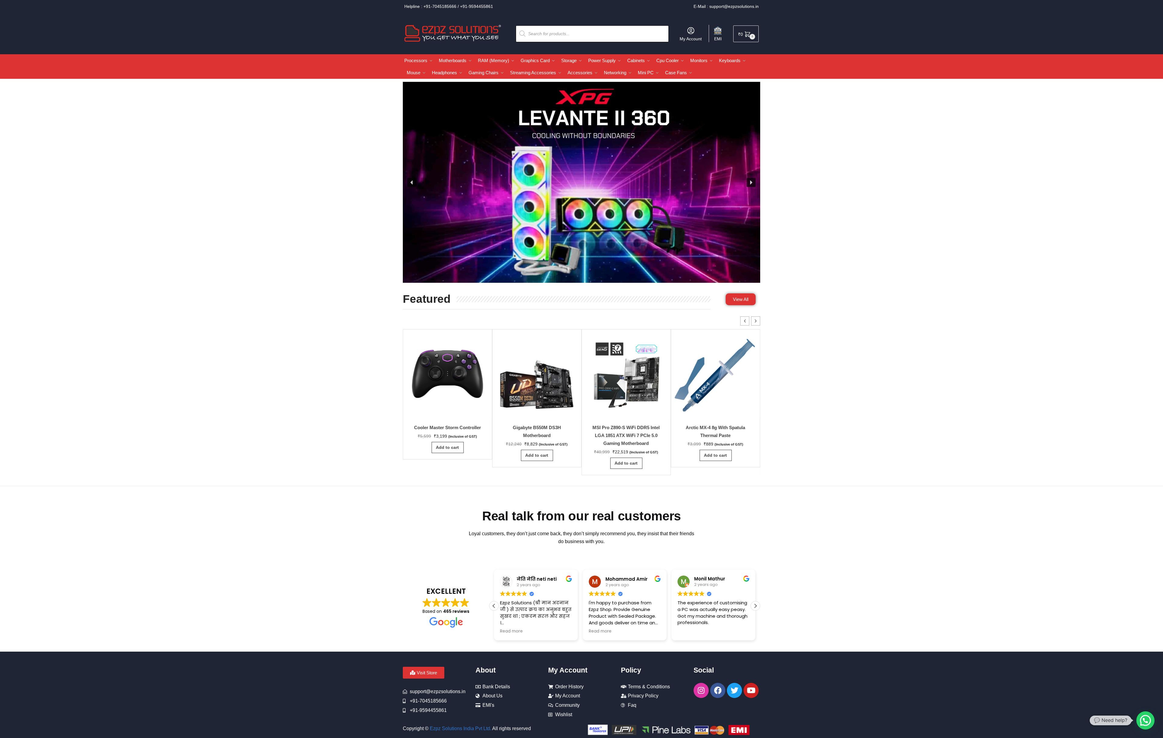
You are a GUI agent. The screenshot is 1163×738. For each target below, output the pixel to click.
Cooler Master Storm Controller (447, 427)
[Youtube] (751, 690)
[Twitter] (734, 690)
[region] (581, 182)
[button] (411, 182)
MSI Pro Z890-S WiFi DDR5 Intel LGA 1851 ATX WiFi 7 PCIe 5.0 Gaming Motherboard (626, 435)
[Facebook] (717, 690)
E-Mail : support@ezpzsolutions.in (726, 6)
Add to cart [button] (447, 447)
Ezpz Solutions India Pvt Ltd (460, 728)
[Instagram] (701, 690)
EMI (718, 38)
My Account (691, 38)
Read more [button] (511, 631)
